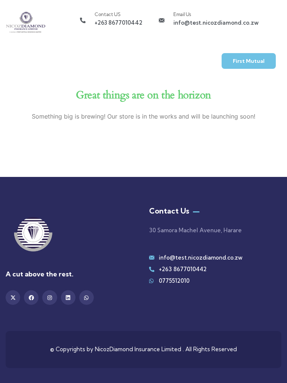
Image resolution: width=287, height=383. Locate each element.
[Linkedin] (68, 297)
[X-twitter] (13, 297)
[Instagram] (49, 297)
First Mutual (249, 61)
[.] (16, 63)
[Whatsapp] (86, 297)
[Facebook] (31, 297)
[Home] (26, 23)
